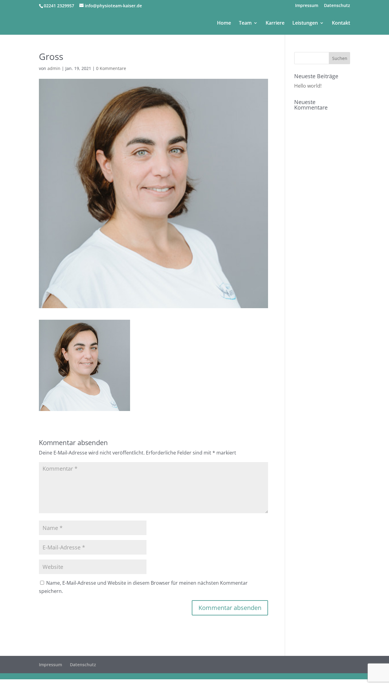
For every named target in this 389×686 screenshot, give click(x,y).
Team (245, 23)
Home (224, 23)
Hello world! (308, 85)
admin (53, 68)
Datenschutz (337, 5)
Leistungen (305, 23)
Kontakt (341, 23)
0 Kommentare (111, 68)
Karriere (275, 23)
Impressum (306, 5)
